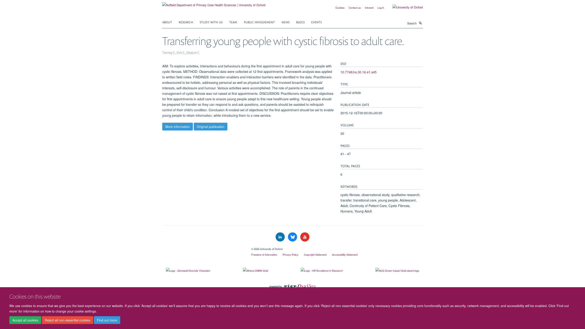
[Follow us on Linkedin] (281, 237)
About (167, 22)
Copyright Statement (315, 254)
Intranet (369, 7)
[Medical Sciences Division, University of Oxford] (203, 247)
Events (316, 22)
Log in (381, 7)
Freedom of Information (264, 254)
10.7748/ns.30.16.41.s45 (358, 72)
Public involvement (259, 22)
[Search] (420, 22)
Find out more (107, 320)
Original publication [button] (210, 126)
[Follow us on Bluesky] (293, 237)
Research (186, 22)
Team (233, 22)
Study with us (211, 22)
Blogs (300, 22)
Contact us (355, 7)
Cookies (340, 7)
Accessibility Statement (345, 254)
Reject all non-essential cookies (67, 320)
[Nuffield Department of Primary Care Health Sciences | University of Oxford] (213, 3)
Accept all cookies (25, 320)
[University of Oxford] (404, 7)
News (286, 22)
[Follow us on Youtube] (304, 237)
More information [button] (177, 126)
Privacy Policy (290, 254)
